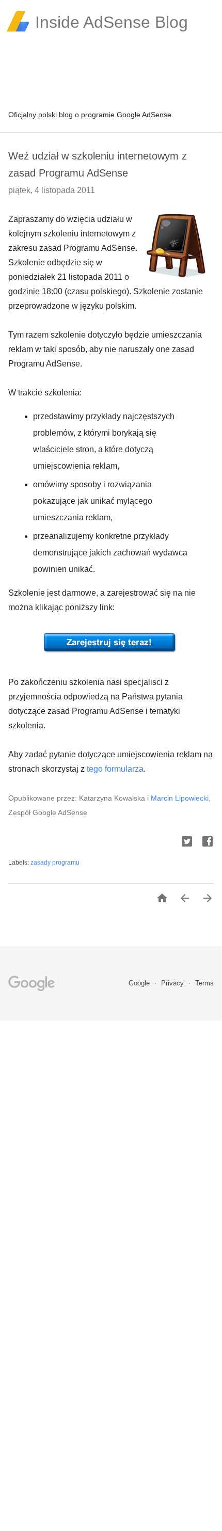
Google (140, 983)
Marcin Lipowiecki (180, 798)
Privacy (173, 983)
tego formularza (115, 768)
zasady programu (55, 862)
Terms (204, 983)
